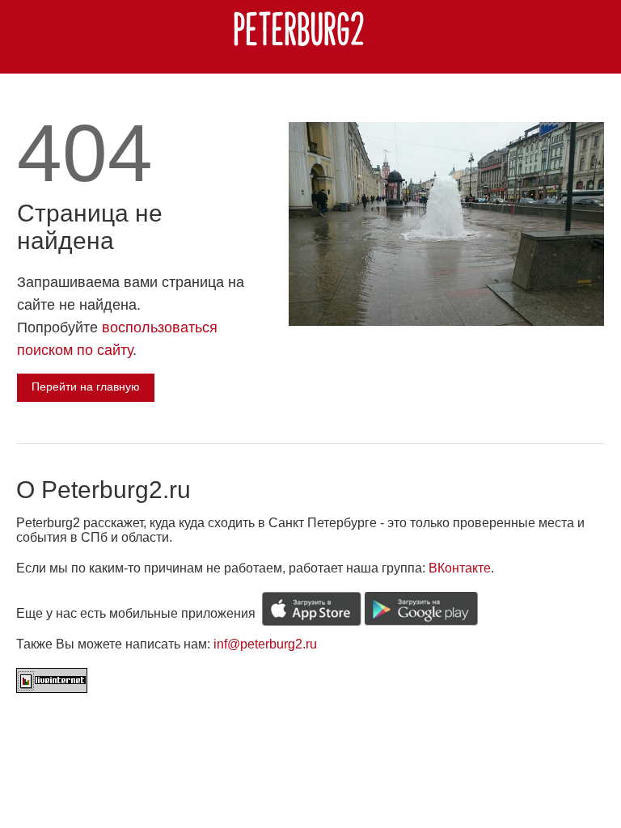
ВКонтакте (460, 568)
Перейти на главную (86, 386)
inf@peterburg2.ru (265, 644)
